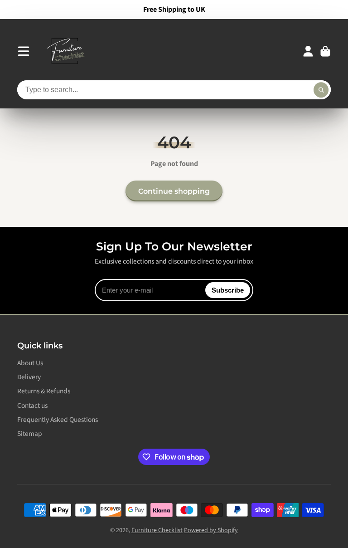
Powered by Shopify (211, 530)
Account (308, 51)
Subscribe (228, 290)
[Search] (321, 90)
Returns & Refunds (43, 391)
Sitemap (29, 434)
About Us (30, 363)
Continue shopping (174, 191)
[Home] (65, 51)
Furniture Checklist (157, 530)
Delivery (29, 377)
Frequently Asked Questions (57, 420)
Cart (325, 51)
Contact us (32, 406)
